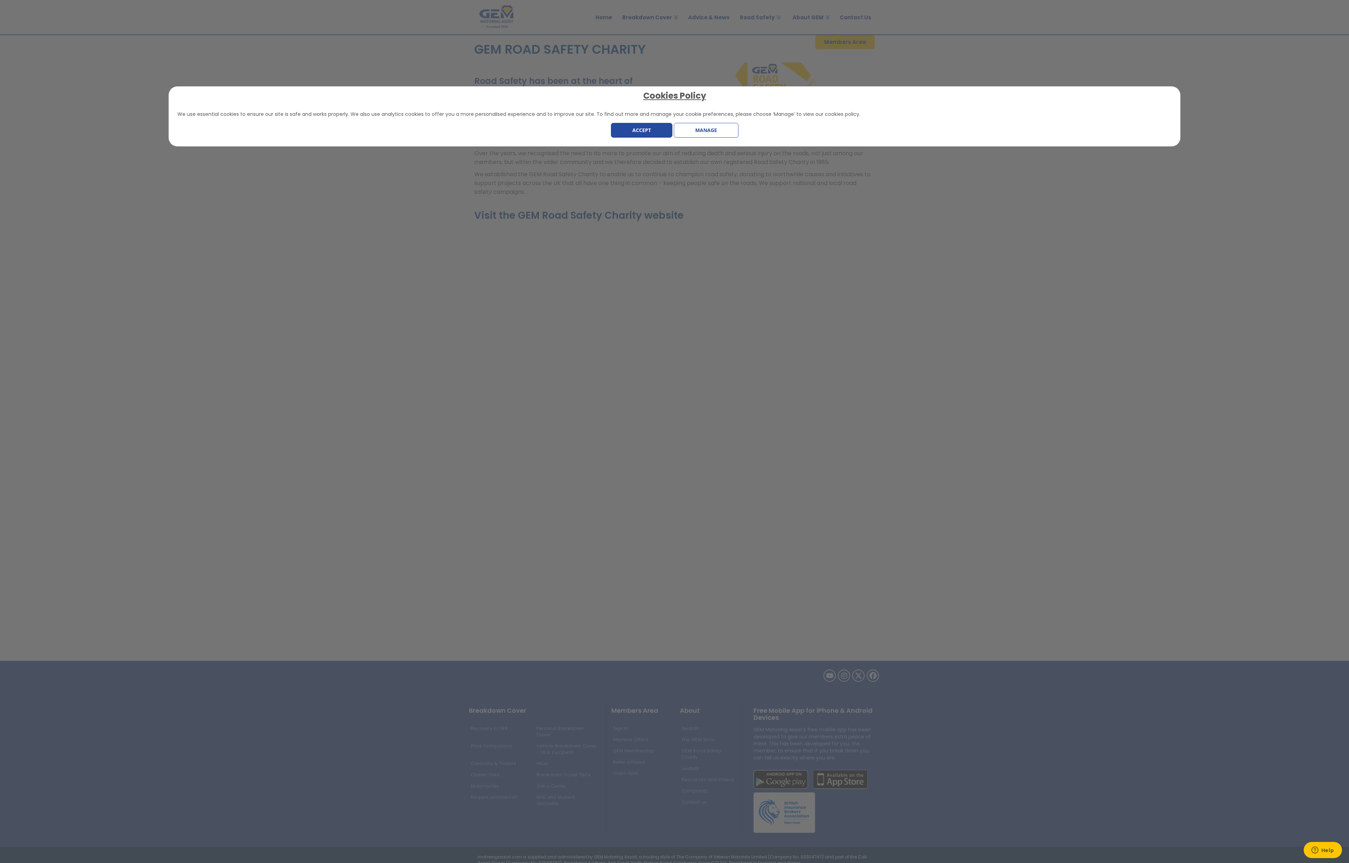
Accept (641, 130)
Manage (706, 130)
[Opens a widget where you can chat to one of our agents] (1322, 850)
